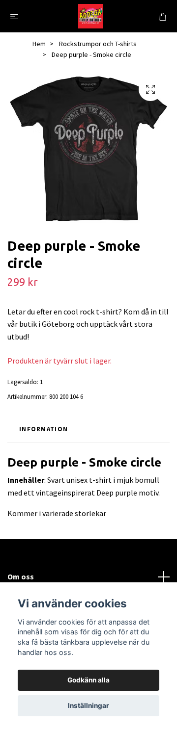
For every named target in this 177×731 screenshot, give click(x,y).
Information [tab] (43, 429)
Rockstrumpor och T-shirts (98, 43)
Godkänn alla (88, 680)
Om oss (20, 576)
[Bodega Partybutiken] (90, 16)
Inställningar (88, 705)
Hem (39, 43)
